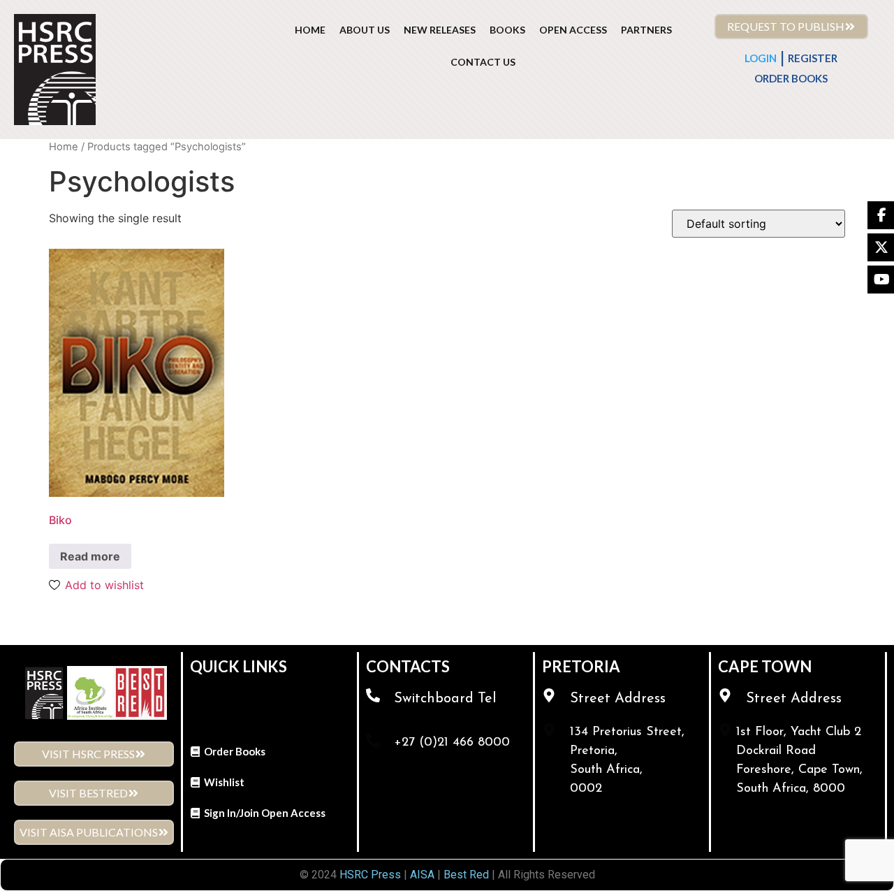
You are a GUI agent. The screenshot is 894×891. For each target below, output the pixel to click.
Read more (90, 556)
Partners (646, 30)
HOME (310, 30)
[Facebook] (880, 215)
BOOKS (507, 30)
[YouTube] (880, 280)
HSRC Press (370, 874)
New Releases (440, 30)
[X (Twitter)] (880, 247)
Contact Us (482, 62)
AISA (420, 874)
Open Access (573, 30)
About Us (364, 30)
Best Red (466, 874)
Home (63, 146)
